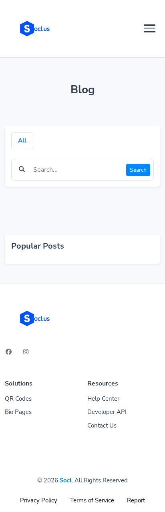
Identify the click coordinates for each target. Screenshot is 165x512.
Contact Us (102, 426)
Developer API (107, 412)
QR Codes (18, 399)
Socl (66, 480)
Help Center (103, 399)
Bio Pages (18, 412)
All (22, 141)
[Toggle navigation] (149, 28)
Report (136, 500)
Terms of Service (92, 500)
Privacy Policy (38, 500)
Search (138, 170)
